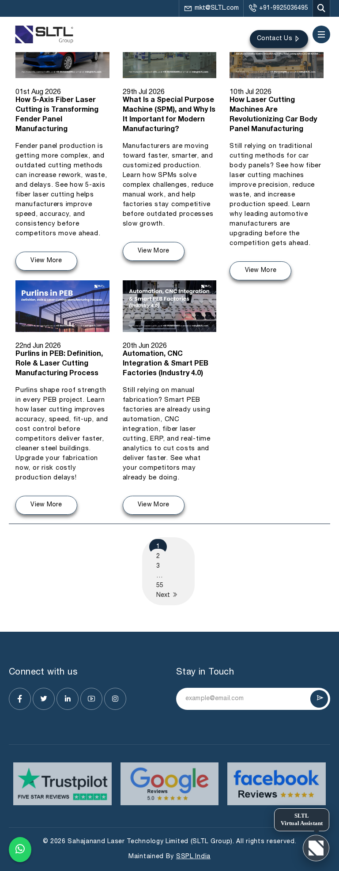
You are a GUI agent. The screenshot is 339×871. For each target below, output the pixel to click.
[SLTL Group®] (44, 34)
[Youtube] (91, 699)
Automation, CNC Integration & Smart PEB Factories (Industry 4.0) (165, 364)
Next (164, 595)
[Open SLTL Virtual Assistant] (316, 848)
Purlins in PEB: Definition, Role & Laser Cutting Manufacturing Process (59, 364)
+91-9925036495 (283, 8)
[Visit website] (62, 783)
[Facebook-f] (20, 699)
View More (46, 261)
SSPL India (193, 857)
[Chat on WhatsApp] (20, 849)
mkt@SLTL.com (217, 8)
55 (159, 585)
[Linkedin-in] (67, 699)
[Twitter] (44, 699)
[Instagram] (115, 699)
